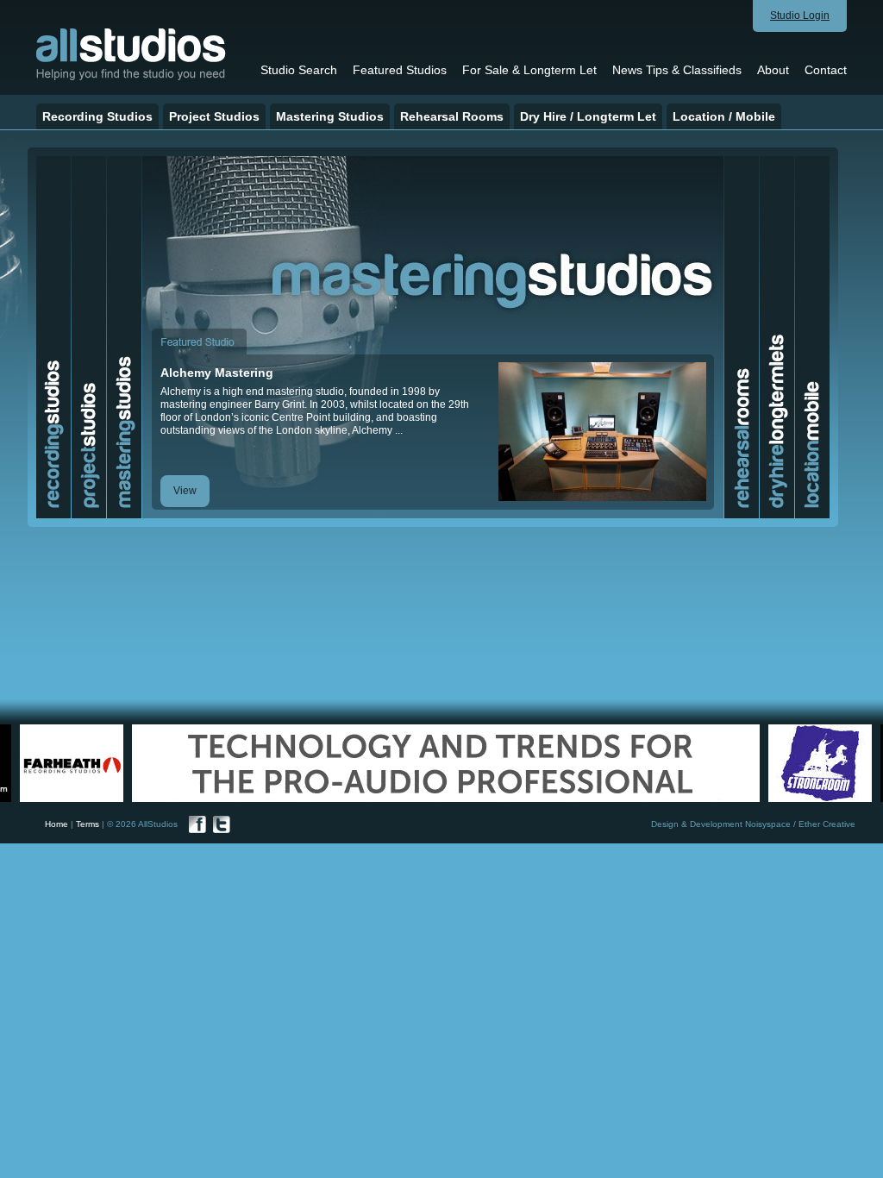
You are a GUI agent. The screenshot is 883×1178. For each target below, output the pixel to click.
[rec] (53, 515)
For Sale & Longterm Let (529, 70)
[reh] (741, 515)
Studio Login (800, 15)
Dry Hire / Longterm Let (588, 116)
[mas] (124, 515)
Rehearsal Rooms (452, 116)
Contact (826, 70)
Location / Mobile (724, 116)
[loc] (812, 515)
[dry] (777, 515)
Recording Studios (97, 116)
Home (56, 824)
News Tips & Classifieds (677, 70)
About (773, 70)
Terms (87, 824)
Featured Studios (400, 70)
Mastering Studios (330, 116)
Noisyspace (768, 824)
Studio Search (298, 70)
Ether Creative (826, 824)
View (185, 491)
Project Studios (214, 116)
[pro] (89, 515)
